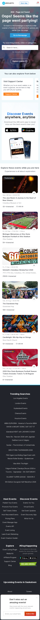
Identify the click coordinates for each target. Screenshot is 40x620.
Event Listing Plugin (10, 549)
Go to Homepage (20, 35)
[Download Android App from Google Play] (23, 558)
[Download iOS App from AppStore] (33, 558)
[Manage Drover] (3, 2)
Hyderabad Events (20, 408)
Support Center (10, 561)
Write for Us (28, 518)
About (10, 591)
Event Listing (10, 530)
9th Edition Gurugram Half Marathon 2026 (20, 482)
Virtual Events (29, 507)
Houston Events (20, 418)
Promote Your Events (10, 507)
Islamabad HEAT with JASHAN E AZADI (20, 432)
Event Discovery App (29, 515)
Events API (10, 526)
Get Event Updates (29, 511)
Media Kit (10, 553)
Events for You (28, 503)
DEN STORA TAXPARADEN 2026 (21, 450)
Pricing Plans (10, 518)
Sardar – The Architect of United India (20, 445)
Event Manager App (10, 522)
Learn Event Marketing (10, 534)
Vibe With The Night (20, 463)
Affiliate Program (10, 557)
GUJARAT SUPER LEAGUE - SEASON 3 (20, 477)
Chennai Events (20, 413)
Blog (10, 565)
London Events (20, 403)
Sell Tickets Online (10, 511)
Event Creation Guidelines (10, 538)
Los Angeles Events (20, 398)
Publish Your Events (10, 503)
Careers (29, 591)
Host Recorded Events (10, 515)
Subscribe (30, 614)
